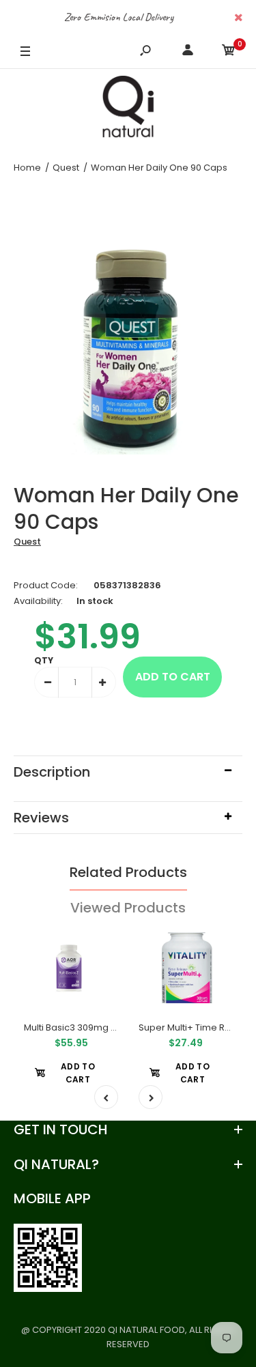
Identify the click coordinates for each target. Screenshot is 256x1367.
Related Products (128, 872)
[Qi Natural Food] (128, 110)
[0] (229, 52)
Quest (27, 541)
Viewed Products (128, 907)
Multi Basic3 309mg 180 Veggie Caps (104, 1027)
